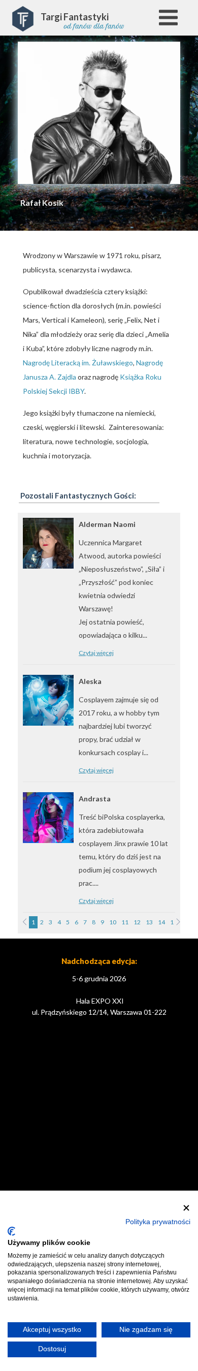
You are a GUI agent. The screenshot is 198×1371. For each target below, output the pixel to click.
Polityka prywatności (157, 1222)
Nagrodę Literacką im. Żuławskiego (78, 362)
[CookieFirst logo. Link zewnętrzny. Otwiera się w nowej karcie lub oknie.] (11, 1231)
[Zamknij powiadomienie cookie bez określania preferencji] (186, 1208)
